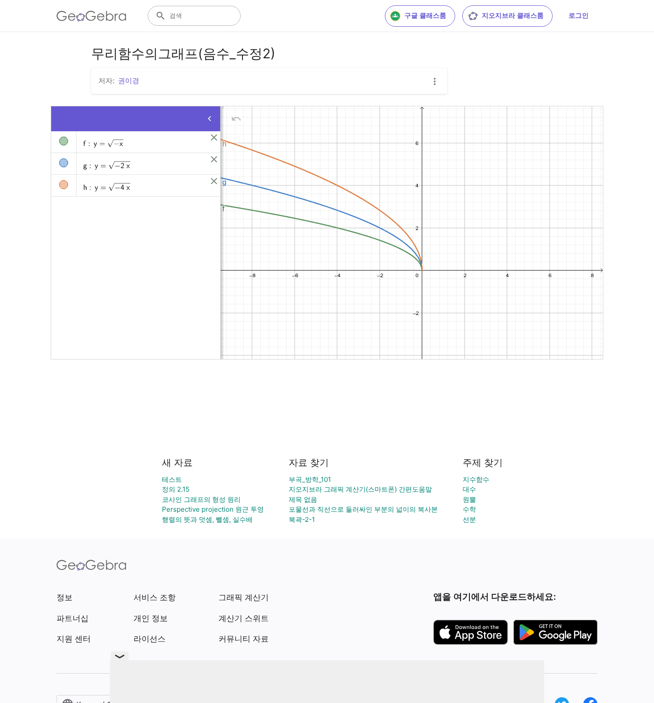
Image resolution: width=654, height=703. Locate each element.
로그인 (579, 15)
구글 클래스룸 (425, 15)
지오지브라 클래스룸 (513, 15)
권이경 (128, 80)
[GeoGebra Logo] (91, 16)
